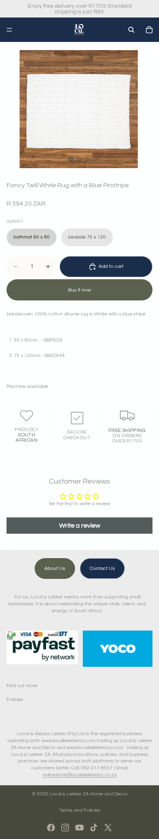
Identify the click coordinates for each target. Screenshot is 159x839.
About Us (54, 568)
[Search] (131, 30)
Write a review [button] (79, 525)
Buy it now (79, 290)
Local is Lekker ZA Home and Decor (88, 794)
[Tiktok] (94, 827)
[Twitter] (108, 827)
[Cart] (149, 30)
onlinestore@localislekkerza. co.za (79, 775)
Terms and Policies (79, 810)
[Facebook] (51, 827)
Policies (15, 699)
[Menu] (9, 29)
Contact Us (102, 568)
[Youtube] (79, 827)
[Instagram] (65, 827)
